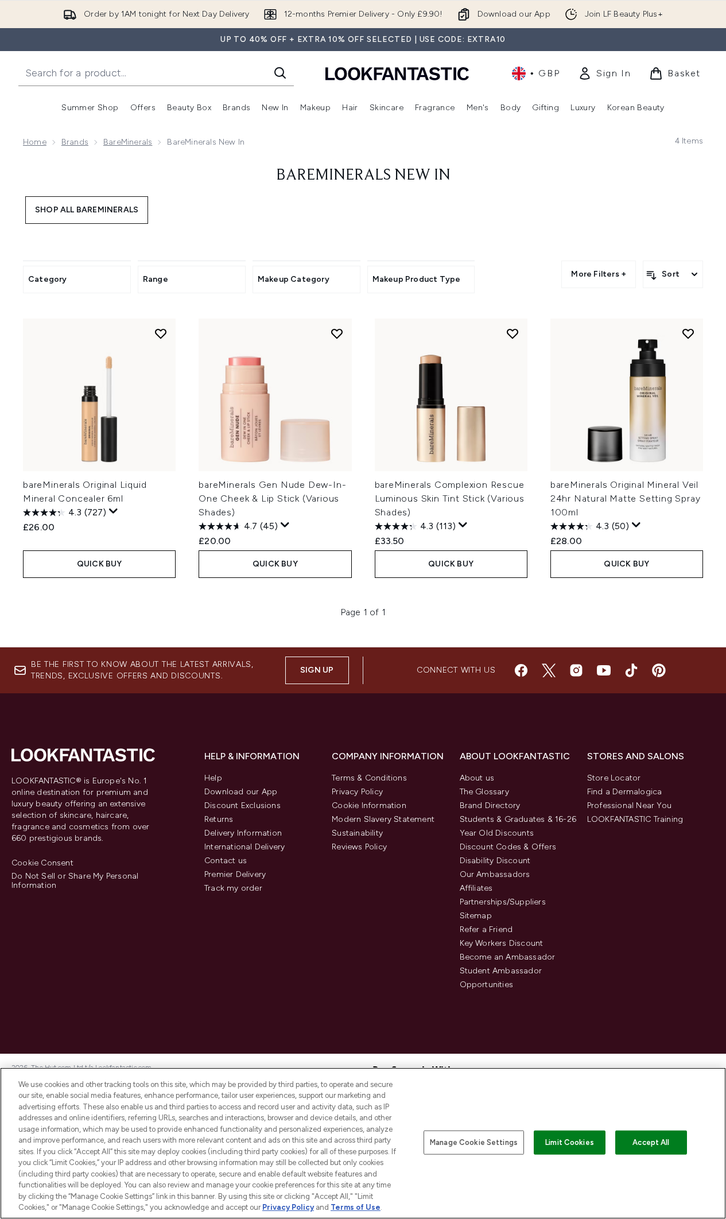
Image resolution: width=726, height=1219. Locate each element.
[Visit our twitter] (548, 670)
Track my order (233, 888)
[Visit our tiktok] (631, 670)
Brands (74, 142)
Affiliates (476, 888)
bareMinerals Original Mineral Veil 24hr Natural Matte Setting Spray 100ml (625, 498)
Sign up (316, 670)
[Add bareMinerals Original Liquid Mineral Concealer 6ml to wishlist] (160, 333)
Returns (218, 819)
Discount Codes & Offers (508, 847)
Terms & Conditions (369, 778)
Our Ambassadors (495, 874)
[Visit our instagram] (576, 670)
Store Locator (614, 778)
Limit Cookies (569, 1142)
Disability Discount (495, 860)
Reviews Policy (359, 847)
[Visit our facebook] (521, 670)
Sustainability (357, 833)
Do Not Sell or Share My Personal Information (74, 881)
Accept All (650, 1142)
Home (34, 142)
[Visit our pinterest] (659, 670)
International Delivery (244, 847)
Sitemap (476, 916)
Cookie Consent (42, 863)
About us (477, 778)
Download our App (240, 792)
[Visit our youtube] (604, 670)
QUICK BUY (99, 564)
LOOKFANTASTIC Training (635, 819)
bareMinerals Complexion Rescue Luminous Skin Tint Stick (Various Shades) (450, 498)
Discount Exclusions (242, 805)
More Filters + (598, 274)
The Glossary (484, 792)
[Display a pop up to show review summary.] (113, 511)
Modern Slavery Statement (383, 819)
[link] (604, 73)
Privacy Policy (357, 792)
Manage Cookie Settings (474, 1142)
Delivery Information (243, 833)
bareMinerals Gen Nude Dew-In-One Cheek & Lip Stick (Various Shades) (272, 498)
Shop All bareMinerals (86, 210)
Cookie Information (369, 805)
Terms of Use (356, 1207)
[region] (363, 1143)
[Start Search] (280, 73)
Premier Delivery (235, 874)
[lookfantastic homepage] (397, 73)
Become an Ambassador (508, 957)
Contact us (225, 860)
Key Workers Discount (501, 943)
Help (213, 778)
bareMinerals (127, 142)
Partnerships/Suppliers (503, 902)
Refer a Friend (486, 929)
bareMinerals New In (363, 176)
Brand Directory (490, 805)
